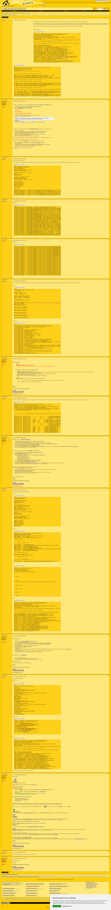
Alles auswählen (38, 31)
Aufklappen (42, 31)
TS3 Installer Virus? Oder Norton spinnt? (67, 879)
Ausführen (42, 791)
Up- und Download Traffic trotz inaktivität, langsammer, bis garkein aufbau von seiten (49, 879)
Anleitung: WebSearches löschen (90, 885)
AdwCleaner (30, 450)
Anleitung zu (36, 142)
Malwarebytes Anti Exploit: (17, 830)
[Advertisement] (22, 29)
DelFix (27, 796)
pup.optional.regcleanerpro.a (21, 876)
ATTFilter (35, 32)
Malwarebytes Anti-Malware (63, 56)
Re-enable (33, 784)
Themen (3, 874)
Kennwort (94, 9)
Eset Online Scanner (25, 642)
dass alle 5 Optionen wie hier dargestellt (28, 460)
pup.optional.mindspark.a (5, 876)
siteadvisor (34, 876)
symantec (37, 876)
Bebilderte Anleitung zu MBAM (38, 441)
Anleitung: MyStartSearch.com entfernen (91, 884)
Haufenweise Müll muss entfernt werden (24, 13)
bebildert (68, 649)
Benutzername (95, 8)
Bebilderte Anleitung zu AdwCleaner (37, 452)
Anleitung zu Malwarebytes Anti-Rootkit (39, 131)
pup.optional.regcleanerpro (13, 876)
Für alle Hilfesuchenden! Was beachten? (91, 883)
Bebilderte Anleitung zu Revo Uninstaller (34, 106)
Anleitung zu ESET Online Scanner (31, 641)
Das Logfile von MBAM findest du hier (72, 446)
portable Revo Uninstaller (44, 104)
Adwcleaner (56, 834)
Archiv (2, 905)
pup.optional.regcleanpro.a (29, 876)
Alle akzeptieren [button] (57, 906)
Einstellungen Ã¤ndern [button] (66, 906)
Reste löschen (17, 120)
